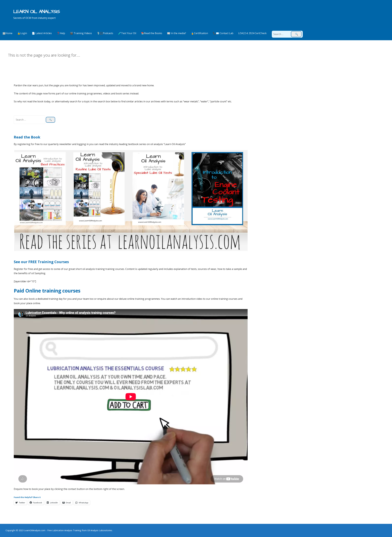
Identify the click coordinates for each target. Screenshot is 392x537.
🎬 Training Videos (81, 33)
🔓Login (22, 33)
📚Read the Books (151, 33)
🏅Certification (199, 33)
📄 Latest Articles (42, 33)
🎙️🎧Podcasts (105, 33)
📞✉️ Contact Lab (223, 33)
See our (21, 261)
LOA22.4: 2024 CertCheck (252, 33)
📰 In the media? (176, 33)
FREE (33, 261)
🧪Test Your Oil (127, 33)
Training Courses (53, 261)
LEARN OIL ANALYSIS (36, 11)
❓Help (61, 33)
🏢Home (7, 33)
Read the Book (27, 137)
